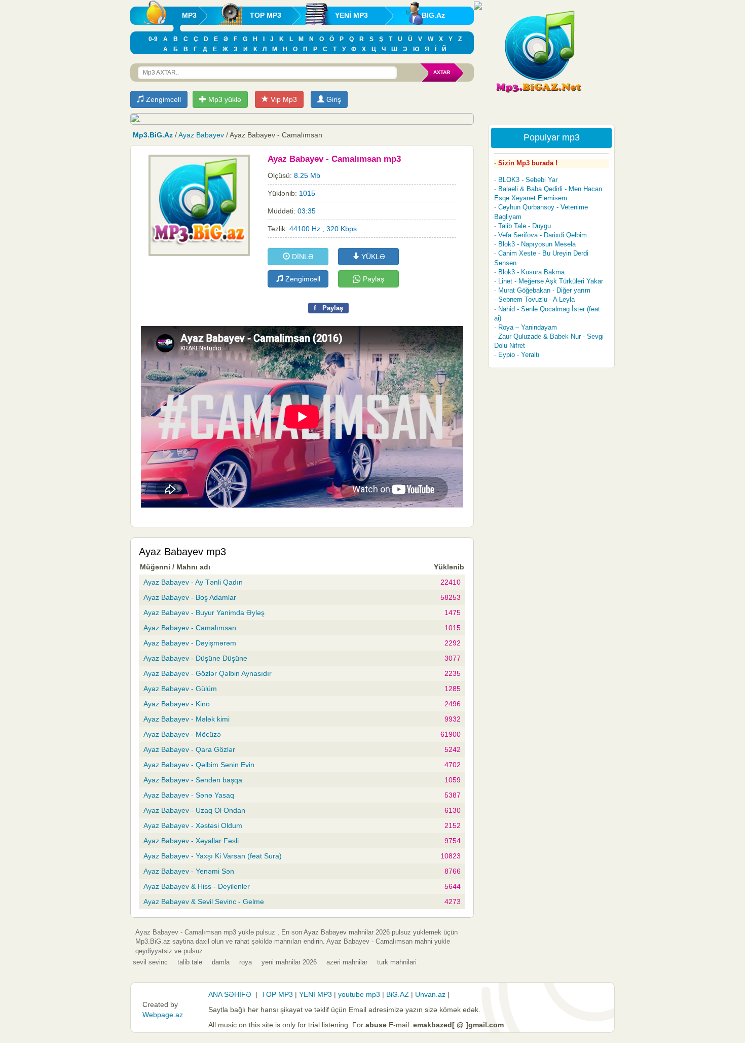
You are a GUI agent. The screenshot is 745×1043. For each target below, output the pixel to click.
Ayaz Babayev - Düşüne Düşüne (195, 658)
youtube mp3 (359, 994)
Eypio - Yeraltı (519, 354)
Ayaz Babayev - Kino (176, 704)
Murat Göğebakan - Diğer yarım (544, 290)
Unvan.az (430, 994)
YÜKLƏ (372, 257)
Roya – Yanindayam (527, 327)
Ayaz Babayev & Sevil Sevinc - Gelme (203, 901)
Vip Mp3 (283, 99)
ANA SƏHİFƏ (229, 994)
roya (245, 962)
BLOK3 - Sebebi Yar (527, 180)
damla (221, 962)
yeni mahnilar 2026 (289, 962)
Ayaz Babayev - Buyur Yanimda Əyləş (204, 612)
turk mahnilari (397, 962)
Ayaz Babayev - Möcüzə (182, 734)
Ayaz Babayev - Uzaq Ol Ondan (194, 810)
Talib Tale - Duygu (524, 226)
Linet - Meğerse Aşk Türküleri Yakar (550, 281)
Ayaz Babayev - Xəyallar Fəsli (191, 841)
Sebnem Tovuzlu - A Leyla (536, 299)
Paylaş (372, 279)
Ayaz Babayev (201, 135)
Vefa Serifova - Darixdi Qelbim (542, 235)
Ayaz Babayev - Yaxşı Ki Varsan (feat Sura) (212, 856)
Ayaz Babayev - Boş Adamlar (189, 597)
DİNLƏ (302, 257)
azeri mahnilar (346, 962)
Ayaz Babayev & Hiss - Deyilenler (196, 886)
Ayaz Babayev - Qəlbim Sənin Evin (198, 765)
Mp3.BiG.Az (153, 135)
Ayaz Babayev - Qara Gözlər (189, 749)
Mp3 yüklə (223, 99)
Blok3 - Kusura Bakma (531, 272)
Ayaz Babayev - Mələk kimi (186, 719)
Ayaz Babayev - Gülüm (180, 689)
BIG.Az (433, 15)
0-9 (153, 39)
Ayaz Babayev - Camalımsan (189, 628)
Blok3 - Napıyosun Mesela (537, 244)
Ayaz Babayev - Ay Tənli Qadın (193, 582)
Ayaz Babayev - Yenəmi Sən (188, 871)
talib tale (189, 962)
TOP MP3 (265, 15)
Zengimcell (162, 99)
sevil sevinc (150, 962)
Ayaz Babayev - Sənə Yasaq (188, 795)
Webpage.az (162, 1015)
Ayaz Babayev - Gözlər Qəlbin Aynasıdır (207, 673)
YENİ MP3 (351, 15)
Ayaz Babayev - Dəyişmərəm (189, 643)
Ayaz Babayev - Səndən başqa (192, 780)
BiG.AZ (397, 994)
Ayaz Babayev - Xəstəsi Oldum (192, 825)
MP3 (189, 15)
